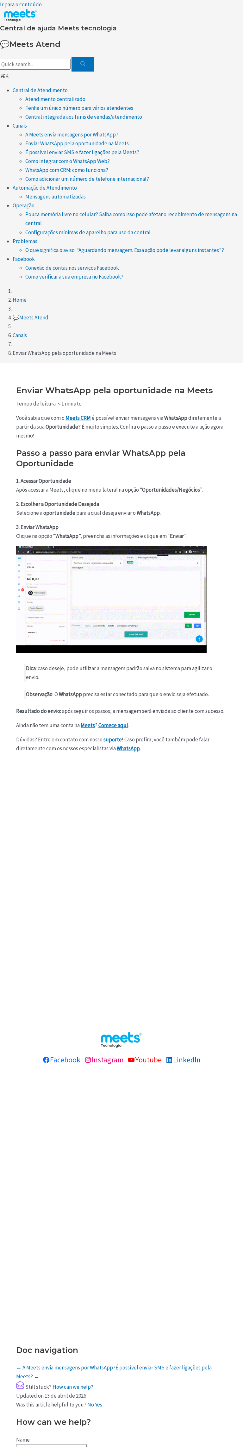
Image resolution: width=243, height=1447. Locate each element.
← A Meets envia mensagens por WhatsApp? (65, 1367)
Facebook (24, 258)
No (91, 1404)
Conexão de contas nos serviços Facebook (72, 267)
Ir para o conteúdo (21, 4)
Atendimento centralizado (55, 99)
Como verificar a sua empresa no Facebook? (74, 276)
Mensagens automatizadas (55, 196)
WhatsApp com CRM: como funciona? (66, 170)
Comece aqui (113, 725)
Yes (98, 1404)
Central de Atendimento (40, 90)
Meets (88, 725)
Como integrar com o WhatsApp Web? (67, 161)
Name (23, 1439)
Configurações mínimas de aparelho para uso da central (88, 232)
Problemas (25, 241)
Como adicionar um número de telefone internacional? (87, 178)
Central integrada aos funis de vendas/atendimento (83, 116)
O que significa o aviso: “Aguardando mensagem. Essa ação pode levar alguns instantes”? (124, 250)
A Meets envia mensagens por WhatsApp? (71, 134)
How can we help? (73, 1386)
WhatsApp (128, 748)
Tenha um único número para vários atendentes (79, 107)
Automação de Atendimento (45, 187)
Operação (23, 205)
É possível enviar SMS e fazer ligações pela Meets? (82, 152)
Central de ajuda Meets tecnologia (58, 28)
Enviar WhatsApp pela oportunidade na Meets (77, 143)
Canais (20, 125)
